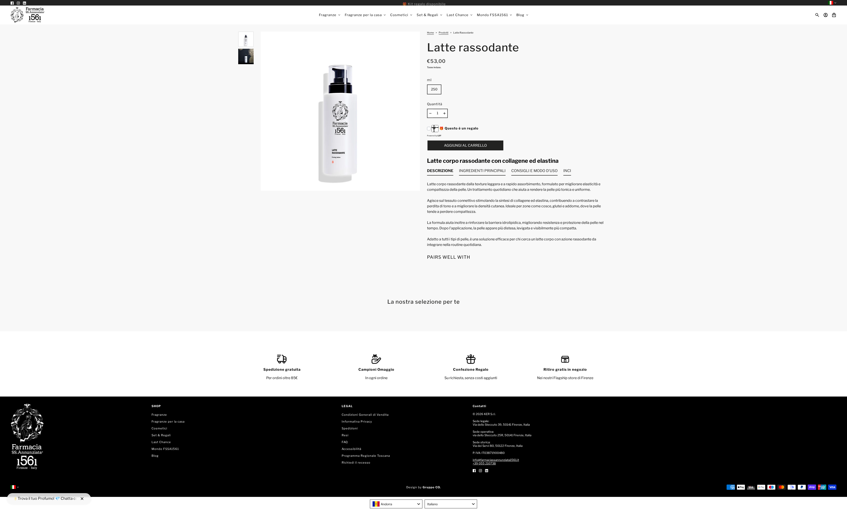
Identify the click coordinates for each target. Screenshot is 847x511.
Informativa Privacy (357, 421)
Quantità (434, 104)
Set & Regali (161, 435)
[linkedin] (486, 470)
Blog (155, 455)
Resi (345, 435)
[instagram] (480, 470)
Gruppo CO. (432, 487)
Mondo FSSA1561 (165, 449)
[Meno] (430, 113)
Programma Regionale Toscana (366, 455)
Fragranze (159, 414)
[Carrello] (834, 15)
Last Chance (161, 442)
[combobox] (396, 504)
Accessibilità (351, 449)
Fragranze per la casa (168, 421)
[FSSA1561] (28, 15)
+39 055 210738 (484, 463)
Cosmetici (159, 428)
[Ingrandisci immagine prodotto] (340, 111)
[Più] (444, 113)
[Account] (825, 15)
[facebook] (474, 470)
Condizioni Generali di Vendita (365, 414)
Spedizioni (350, 428)
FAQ (345, 442)
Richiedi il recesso (356, 462)
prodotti (443, 33)
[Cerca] (817, 15)
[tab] (440, 172)
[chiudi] (82, 498)
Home (430, 33)
